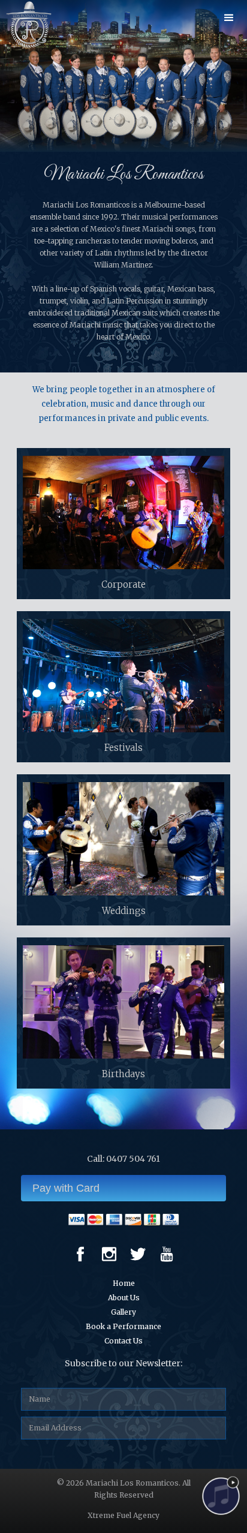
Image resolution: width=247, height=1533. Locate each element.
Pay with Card (66, 1188)
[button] (229, 18)
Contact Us (123, 1340)
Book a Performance (123, 1326)
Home (124, 1283)
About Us (124, 1297)
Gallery (123, 1311)
